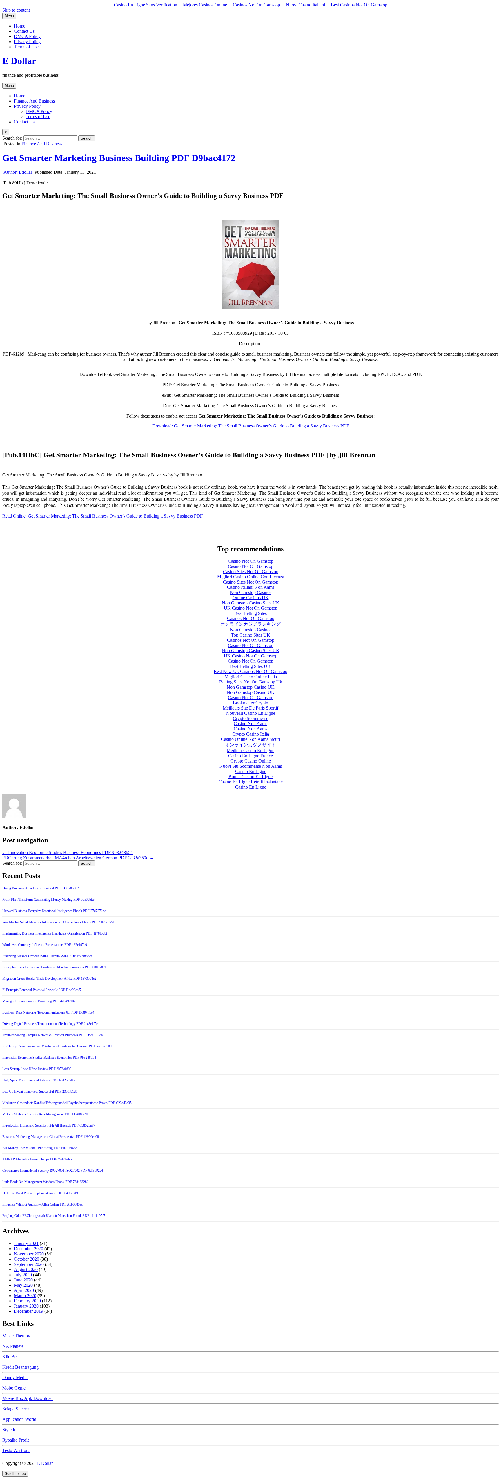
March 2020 (25, 1295)
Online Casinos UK (251, 597)
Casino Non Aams (250, 723)
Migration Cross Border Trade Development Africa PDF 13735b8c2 (49, 979)
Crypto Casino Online (250, 760)
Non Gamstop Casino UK (251, 687)
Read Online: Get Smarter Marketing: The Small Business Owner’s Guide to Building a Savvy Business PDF (102, 516)
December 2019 (28, 1311)
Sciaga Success (16, 1408)
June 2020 (23, 1279)
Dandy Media (15, 1377)
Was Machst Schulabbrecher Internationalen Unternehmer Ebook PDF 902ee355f (58, 922)
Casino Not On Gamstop (250, 561)
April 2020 (24, 1290)
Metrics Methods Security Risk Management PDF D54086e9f (45, 1114)
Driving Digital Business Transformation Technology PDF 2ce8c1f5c (50, 1024)
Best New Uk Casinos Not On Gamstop (250, 671)
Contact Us (24, 31)
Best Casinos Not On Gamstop (359, 4)
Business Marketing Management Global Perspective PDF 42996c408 (50, 1137)
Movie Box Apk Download (27, 1398)
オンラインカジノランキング (250, 623)
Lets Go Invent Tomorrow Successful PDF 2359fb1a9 (39, 1091)
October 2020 (26, 1259)
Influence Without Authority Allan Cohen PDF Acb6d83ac (42, 1204)
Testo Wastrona (16, 1450)
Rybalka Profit (15, 1440)
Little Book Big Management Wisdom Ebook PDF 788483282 (45, 1182)
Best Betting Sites (250, 613)
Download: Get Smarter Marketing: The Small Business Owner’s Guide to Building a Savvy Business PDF (250, 425)
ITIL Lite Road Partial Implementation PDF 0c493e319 (40, 1193)
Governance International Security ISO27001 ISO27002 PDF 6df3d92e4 (52, 1171)
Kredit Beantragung (20, 1367)
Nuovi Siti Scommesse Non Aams (250, 766)
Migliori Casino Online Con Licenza (250, 576)
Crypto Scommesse (250, 718)
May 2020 (23, 1285)
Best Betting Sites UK (250, 666)
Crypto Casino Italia (250, 734)
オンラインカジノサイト (250, 744)
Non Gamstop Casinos (250, 592)
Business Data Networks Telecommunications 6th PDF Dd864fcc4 (48, 1012)
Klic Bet (10, 1356)
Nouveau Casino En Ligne (250, 713)
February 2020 (27, 1300)
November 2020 (29, 1253)
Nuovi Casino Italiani (305, 4)
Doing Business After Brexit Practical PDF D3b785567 (40, 888)
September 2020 (29, 1264)
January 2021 (26, 1243)
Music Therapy (16, 1335)
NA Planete (12, 1346)
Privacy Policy (27, 41)
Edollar (17, 172)
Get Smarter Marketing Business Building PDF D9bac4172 (118, 158)
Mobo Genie (14, 1387)
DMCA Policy (27, 36)
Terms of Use (26, 46)
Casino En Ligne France (250, 755)
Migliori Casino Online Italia (250, 676)
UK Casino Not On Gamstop (250, 608)
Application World (19, 1419)
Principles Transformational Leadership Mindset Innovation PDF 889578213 (55, 967)
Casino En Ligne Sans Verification (145, 4)
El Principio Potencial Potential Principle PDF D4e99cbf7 (41, 990)
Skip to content (16, 10)
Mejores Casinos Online (205, 4)
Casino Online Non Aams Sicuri (250, 739)
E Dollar (19, 61)
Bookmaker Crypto (250, 702)
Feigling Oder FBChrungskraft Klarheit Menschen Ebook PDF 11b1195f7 (53, 1216)
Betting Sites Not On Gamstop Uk (250, 681)
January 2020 (26, 1306)
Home (19, 25)
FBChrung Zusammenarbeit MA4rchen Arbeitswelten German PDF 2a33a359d (57, 1046)
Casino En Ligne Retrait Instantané (251, 781)
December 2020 (28, 1248)
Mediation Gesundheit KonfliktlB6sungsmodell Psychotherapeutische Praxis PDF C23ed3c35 (67, 1103)
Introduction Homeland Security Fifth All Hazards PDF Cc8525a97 (48, 1125)
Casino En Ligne (250, 771)
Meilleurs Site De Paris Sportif (250, 707)
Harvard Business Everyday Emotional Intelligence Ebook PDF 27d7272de (54, 911)
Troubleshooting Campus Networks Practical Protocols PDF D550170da (52, 1035)
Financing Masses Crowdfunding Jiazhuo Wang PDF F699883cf (47, 956)
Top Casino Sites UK (250, 634)
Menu (9, 16)
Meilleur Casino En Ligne (250, 750)
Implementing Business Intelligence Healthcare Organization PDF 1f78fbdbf (54, 933)
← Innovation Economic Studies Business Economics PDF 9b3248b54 (67, 852)
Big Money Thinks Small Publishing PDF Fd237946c (39, 1148)
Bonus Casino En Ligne (250, 776)
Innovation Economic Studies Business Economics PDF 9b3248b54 (49, 1058)
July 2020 (23, 1274)
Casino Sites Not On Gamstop (250, 571)
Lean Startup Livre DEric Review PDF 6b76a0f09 (36, 1069)
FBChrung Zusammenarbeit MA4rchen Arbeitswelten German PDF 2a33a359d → (78, 857)
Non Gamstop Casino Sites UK (250, 602)
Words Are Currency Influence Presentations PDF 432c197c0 (44, 945)
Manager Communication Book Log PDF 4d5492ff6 (38, 1001)
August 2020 (26, 1269)
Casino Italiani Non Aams (250, 587)
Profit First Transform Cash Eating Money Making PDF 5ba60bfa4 (48, 899)
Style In (9, 1429)
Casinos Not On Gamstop (256, 4)
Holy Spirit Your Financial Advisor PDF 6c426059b (38, 1080)
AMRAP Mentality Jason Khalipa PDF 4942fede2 (37, 1159)
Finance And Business (34, 100)
